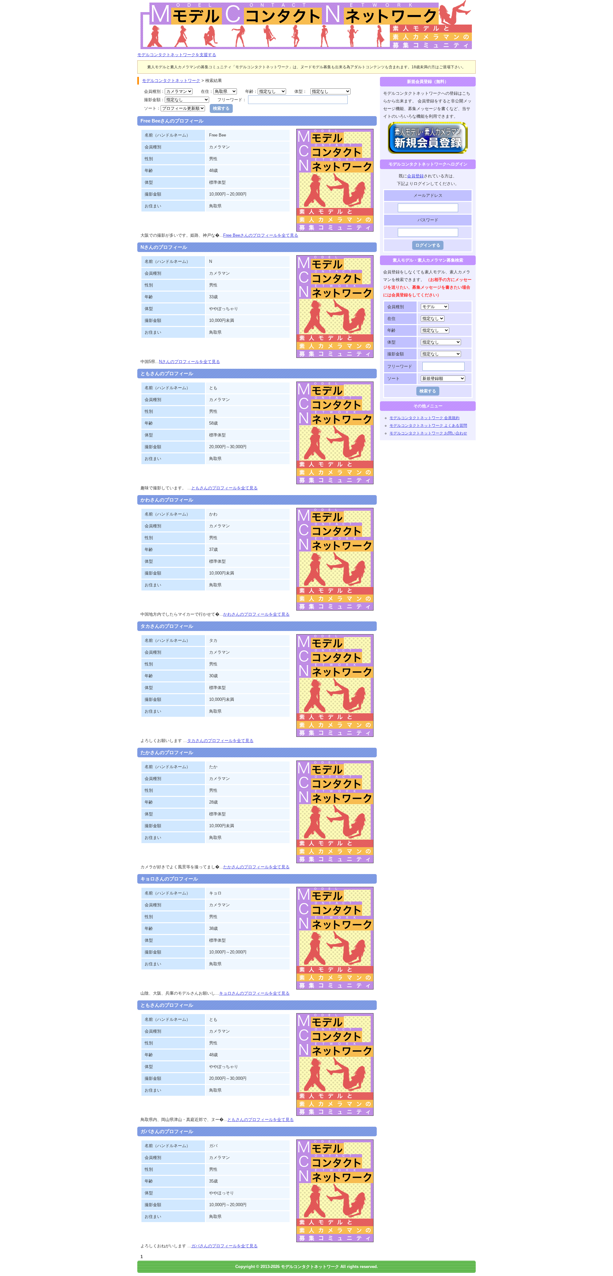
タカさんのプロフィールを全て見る (220, 740)
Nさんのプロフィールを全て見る (189, 361)
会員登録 (415, 176)
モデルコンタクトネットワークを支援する (176, 54)
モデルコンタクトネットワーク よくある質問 (428, 425)
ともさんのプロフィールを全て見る (224, 488)
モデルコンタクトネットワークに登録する (428, 125)
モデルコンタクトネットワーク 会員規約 (424, 418)
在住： (207, 91)
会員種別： (154, 91)
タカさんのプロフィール (166, 626)
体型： (300, 91)
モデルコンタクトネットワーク (171, 80)
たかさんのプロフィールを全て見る (256, 866)
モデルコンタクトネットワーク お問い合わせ (428, 433)
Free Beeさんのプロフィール (171, 120)
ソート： (152, 108)
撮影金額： (154, 99)
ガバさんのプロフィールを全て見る (224, 1245)
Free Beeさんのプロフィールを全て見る (260, 235)
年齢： (251, 91)
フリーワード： (231, 99)
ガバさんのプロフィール (166, 1131)
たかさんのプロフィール (166, 752)
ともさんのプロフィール (166, 373)
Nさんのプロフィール (163, 247)
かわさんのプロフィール (166, 499)
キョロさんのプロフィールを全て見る (254, 993)
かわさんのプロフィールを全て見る (256, 614)
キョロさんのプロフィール (169, 878)
